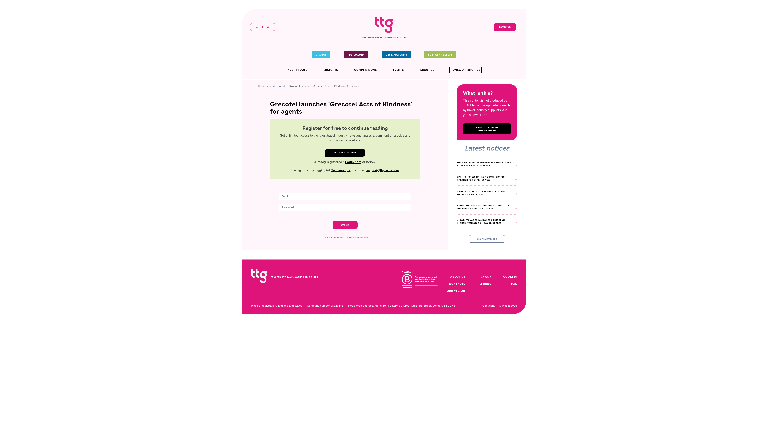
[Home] (384, 17)
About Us (427, 70)
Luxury (347, 400)
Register (363, 103)
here (403, 111)
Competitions (365, 70)
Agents (277, 400)
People (363, 400)
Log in (277, 385)
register (292, 385)
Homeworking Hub (465, 70)
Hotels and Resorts (301, 400)
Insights (331, 70)
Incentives (328, 400)
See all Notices (487, 292)
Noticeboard (277, 131)
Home (261, 131)
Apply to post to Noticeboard (487, 173)
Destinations (396, 54)
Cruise (321, 54)
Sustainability (440, 54)
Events (398, 70)
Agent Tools (297, 70)
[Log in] (257, 27)
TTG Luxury (356, 54)
